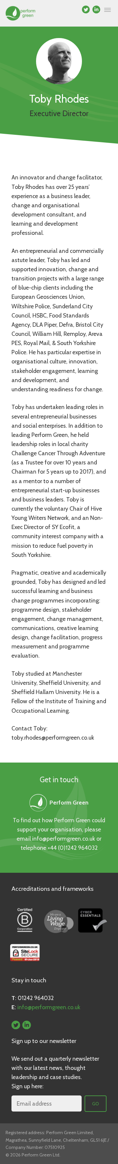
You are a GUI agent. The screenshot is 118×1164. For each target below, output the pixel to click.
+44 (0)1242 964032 (73, 847)
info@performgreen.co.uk (63, 838)
